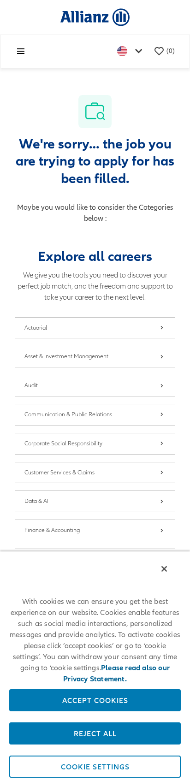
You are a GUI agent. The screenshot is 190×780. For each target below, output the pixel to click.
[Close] (164, 569)
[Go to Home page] (95, 16)
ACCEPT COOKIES (95, 700)
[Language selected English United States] (131, 51)
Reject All (95, 733)
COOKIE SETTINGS (95, 766)
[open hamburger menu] (20, 51)
